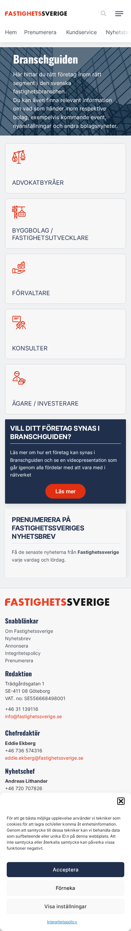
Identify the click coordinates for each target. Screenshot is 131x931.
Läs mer (65, 491)
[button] (121, 801)
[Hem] (37, 13)
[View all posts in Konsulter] (65, 334)
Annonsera (16, 646)
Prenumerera (40, 32)
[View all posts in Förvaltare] (65, 279)
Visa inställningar (65, 906)
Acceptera (66, 869)
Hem (11, 32)
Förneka (65, 888)
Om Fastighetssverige (29, 631)
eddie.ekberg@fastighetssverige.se (44, 758)
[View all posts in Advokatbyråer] (65, 168)
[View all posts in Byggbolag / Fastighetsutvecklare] (65, 223)
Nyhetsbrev (18, 638)
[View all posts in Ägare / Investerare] (65, 389)
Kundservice (81, 32)
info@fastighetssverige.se (33, 716)
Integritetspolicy (62, 921)
